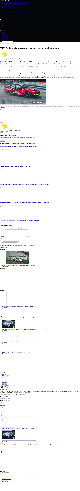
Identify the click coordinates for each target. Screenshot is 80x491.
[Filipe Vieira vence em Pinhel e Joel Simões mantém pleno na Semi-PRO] (11, 218)
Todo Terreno (6, 36)
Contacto (4, 478)
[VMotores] (2, 19)
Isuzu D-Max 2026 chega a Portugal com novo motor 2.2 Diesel (14, 6)
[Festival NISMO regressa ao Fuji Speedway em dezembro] (11, 163)
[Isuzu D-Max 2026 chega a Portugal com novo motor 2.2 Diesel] (8, 351)
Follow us (2, 403)
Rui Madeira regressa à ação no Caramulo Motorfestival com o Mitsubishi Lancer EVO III (24, 202)
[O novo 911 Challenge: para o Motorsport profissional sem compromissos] (8, 328)
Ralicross (5, 35)
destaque (1, 122)
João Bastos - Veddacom (30, 474)
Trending (4, 39)
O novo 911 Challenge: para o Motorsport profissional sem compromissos (16, 4)
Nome (1, 238)
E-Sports (4, 386)
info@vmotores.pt (6, 398)
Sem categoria (5, 385)
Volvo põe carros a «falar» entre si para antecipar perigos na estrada (14, 3)
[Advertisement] (21, 27)
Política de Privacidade (6, 479)
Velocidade (5, 37)
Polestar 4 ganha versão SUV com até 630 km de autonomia (13, 9)
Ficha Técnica (5, 481)
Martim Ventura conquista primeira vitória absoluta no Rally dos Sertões (15, 7)
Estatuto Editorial (5, 480)
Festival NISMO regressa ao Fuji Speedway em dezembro (15, 166)
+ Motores (4, 43)
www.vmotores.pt (7, 400)
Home (3, 32)
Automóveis (4, 382)
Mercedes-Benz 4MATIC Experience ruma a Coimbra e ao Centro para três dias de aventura (19, 8)
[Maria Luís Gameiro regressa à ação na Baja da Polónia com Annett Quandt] (8, 339)
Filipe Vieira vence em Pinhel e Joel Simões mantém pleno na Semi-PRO (19, 220)
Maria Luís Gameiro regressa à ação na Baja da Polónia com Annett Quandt (16, 5)
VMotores (10, 58)
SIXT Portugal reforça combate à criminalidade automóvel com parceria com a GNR (18, 12)
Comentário (2, 236)
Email (1, 240)
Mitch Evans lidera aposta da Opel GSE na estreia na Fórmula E (14, 10)
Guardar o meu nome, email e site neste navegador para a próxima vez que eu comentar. (17, 245)
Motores (4, 38)
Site (0, 243)
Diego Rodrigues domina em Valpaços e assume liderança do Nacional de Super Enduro (24, 184)
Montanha (5, 34)
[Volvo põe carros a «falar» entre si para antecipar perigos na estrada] (8, 316)
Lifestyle (4, 383)
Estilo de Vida (5, 387)
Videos (3, 381)
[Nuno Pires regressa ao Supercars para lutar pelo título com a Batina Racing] (8, 415)
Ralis (3, 33)
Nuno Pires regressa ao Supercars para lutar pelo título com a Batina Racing (16, 2)
